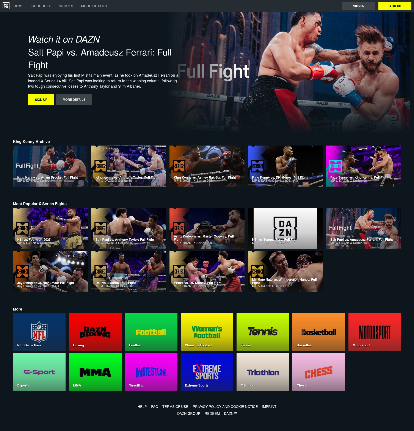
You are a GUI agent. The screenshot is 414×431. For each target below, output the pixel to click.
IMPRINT (269, 406)
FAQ (154, 406)
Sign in (358, 6)
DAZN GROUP (188, 413)
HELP (142, 406)
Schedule (41, 6)
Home (18, 6)
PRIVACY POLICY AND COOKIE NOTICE (225, 406)
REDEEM (212, 413)
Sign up (395, 6)
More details (94, 6)
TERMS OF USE (175, 406)
